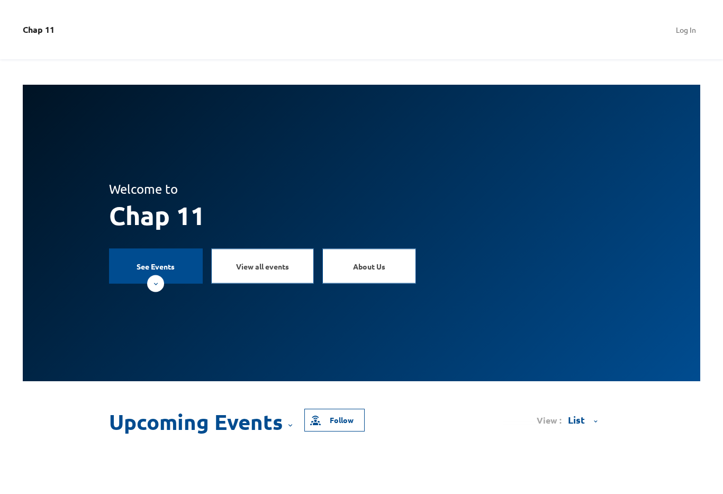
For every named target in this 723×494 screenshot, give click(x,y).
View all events (262, 266)
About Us (369, 266)
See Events (156, 266)
